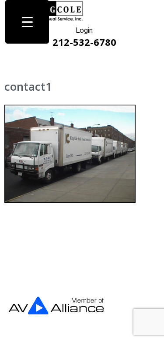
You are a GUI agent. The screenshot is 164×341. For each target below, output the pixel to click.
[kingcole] (56, 19)
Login (84, 31)
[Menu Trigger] (27, 22)
